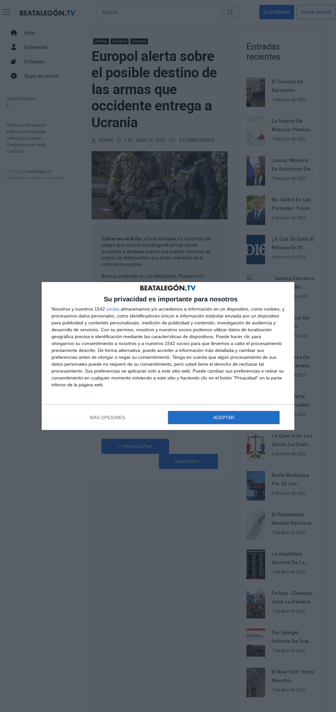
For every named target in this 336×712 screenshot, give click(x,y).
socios (112, 309)
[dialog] (168, 356)
